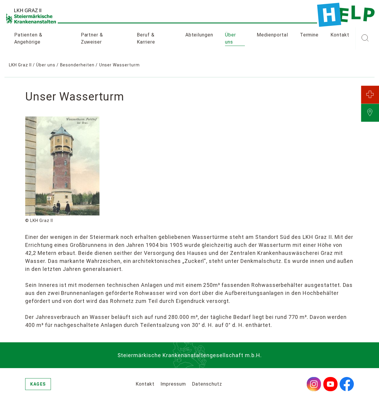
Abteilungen (199, 35)
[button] (365, 38)
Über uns (230, 38)
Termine (309, 35)
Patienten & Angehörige (28, 38)
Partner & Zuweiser (92, 38)
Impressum (173, 384)
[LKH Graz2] (346, 15)
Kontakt (339, 35)
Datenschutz (207, 384)
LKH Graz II (20, 65)
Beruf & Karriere (146, 38)
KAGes (38, 384)
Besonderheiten (77, 65)
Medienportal (272, 35)
